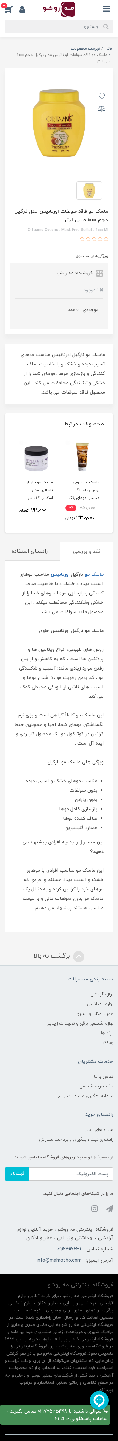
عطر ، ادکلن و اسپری (94, 1014)
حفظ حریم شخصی (96, 1086)
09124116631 (69, 1249)
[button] (12, 9)
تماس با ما (103, 1077)
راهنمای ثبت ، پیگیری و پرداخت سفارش (76, 1140)
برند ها (107, 1033)
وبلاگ (108, 1043)
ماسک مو (94, 574)
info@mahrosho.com (59, 1260)
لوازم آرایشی (101, 994)
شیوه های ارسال (98, 1130)
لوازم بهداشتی (100, 1004)
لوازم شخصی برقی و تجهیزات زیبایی (79, 1023)
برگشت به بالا (52, 956)
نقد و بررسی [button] (86, 551)
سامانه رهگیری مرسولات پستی (84, 1096)
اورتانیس (60, 574)
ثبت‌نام (17, 1173)
